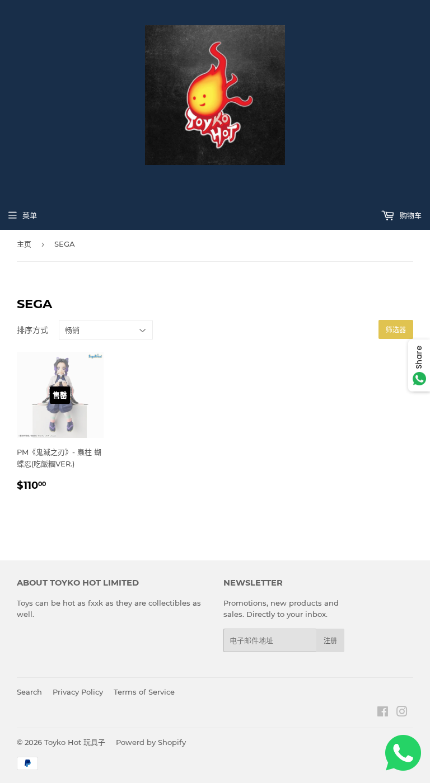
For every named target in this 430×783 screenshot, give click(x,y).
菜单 (29, 215)
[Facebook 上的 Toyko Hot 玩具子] (383, 713)
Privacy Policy (78, 691)
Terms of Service (144, 691)
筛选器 (396, 330)
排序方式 (32, 330)
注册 (330, 640)
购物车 (410, 215)
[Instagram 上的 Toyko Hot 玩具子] (402, 713)
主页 (24, 243)
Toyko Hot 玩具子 (74, 742)
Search (29, 691)
